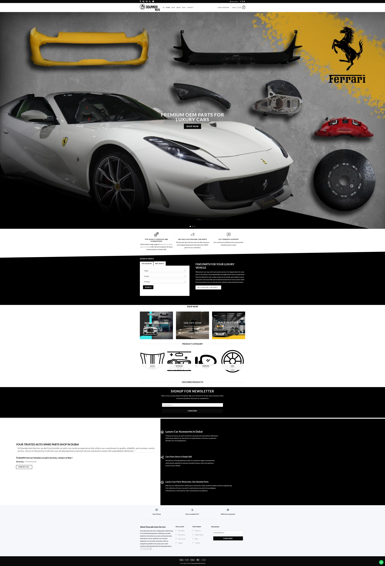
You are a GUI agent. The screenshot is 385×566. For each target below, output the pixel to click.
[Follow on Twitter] (244, 1)
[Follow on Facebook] (240, 1)
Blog (184, 7)
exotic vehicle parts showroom (190, 485)
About (178, 7)
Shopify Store (199, 535)
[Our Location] (140, 1)
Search (148, 287)
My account (181, 539)
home (168, 7)
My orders (181, 530)
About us (198, 530)
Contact (190, 7)
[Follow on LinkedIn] (150, 548)
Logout (180, 543)
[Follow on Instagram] (242, 1)
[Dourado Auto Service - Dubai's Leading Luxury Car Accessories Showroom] (150, 7)
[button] (234, 1)
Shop (173, 7)
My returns (181, 535)
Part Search (159, 263)
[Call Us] (150, 1)
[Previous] (10, 120)
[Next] (375, 120)
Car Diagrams (146, 263)
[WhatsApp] (153, 1)
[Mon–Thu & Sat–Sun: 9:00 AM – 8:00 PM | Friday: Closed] (146, 1)
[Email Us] (143, 1)
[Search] (163, 7)
